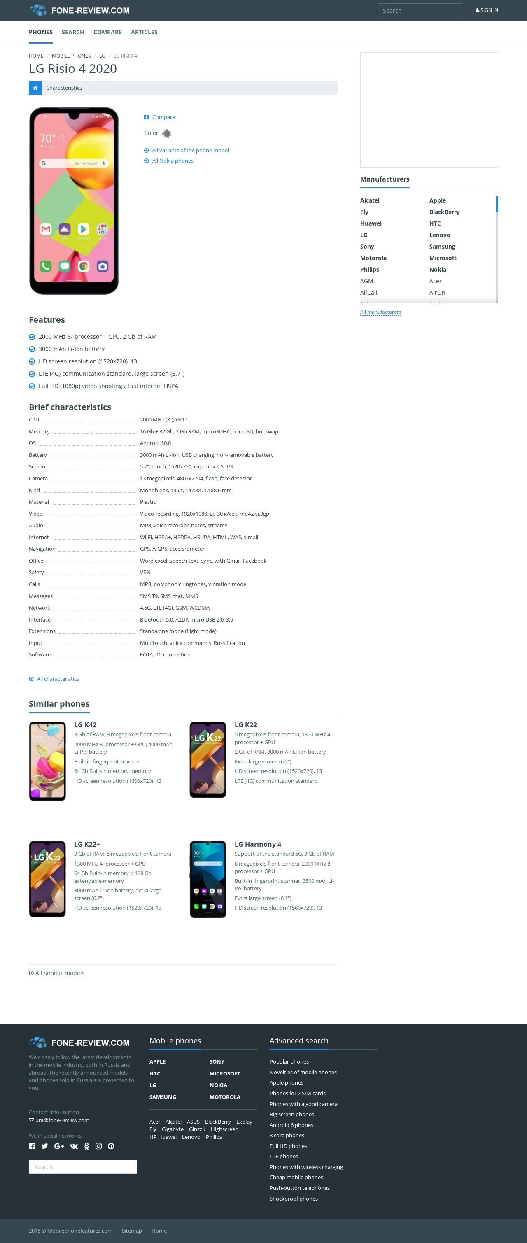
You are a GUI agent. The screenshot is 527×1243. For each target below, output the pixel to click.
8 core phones (287, 1135)
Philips (369, 269)
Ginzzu (197, 1129)
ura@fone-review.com (61, 1120)
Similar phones (59, 704)
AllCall (369, 292)
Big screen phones (292, 1114)
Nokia (437, 269)
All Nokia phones (173, 160)
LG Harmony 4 (258, 844)
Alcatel (370, 200)
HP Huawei (163, 1137)
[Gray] (166, 133)
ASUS (193, 1121)
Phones (41, 32)
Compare (107, 32)
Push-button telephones (300, 1188)
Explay (244, 1121)
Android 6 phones (291, 1125)
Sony (367, 246)
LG (102, 55)
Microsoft (443, 258)
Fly (364, 212)
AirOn (437, 292)
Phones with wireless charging (306, 1167)
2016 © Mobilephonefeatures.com (70, 1230)
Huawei (371, 223)
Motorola (373, 258)
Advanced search (299, 1041)
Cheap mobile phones (296, 1177)
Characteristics (64, 87)
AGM (366, 281)
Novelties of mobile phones (303, 1072)
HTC (435, 223)
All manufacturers (380, 311)
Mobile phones (71, 55)
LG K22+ (87, 844)
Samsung (442, 246)
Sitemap (132, 1230)
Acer (435, 281)
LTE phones (284, 1156)
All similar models (59, 973)
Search (73, 32)
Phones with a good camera (304, 1104)
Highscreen (224, 1129)
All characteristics (58, 678)
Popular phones (289, 1061)
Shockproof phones (294, 1198)
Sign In (488, 10)
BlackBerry (444, 212)
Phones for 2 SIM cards (298, 1093)
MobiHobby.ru (79, 10)
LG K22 (246, 724)
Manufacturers (385, 180)
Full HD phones (288, 1146)
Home (36, 55)
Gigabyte (173, 1129)
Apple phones (286, 1082)
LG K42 (85, 724)
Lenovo (439, 235)
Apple (437, 200)
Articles (144, 32)
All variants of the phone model (190, 150)
